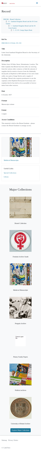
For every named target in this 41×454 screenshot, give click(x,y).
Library (6, 177)
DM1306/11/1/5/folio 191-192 (11, 43)
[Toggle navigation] (37, 3)
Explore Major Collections (20, 430)
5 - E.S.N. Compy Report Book (22, 30)
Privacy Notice (13, 440)
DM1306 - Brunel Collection (11, 19)
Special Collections (10, 173)
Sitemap (4, 440)
